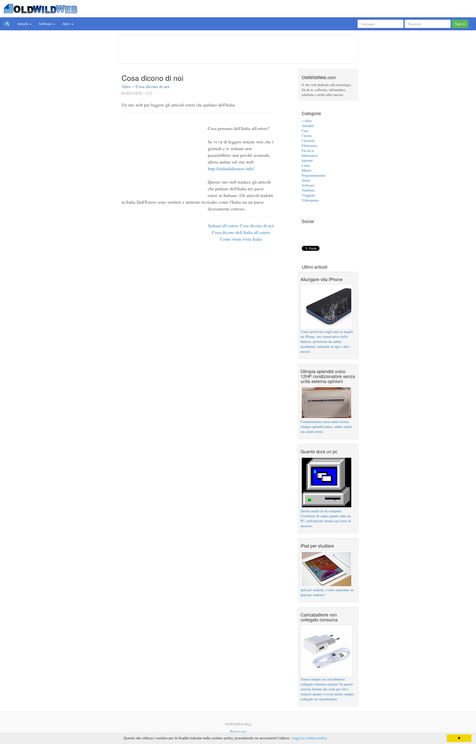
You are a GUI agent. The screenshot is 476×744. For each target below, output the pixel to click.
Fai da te (308, 150)
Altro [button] (66, 23)
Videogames (310, 200)
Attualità (308, 125)
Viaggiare (308, 195)
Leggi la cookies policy (309, 738)
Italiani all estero (224, 225)
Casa (305, 130)
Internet (307, 160)
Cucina (306, 135)
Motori (306, 170)
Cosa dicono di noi (153, 86)
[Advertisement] (238, 49)
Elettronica (309, 145)
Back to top (238, 731)
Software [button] (46, 23)
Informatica (310, 155)
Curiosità (308, 140)
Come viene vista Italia (241, 239)
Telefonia (308, 190)
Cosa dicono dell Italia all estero (241, 232)
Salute (306, 180)
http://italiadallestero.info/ (231, 168)
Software (308, 185)
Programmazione (314, 175)
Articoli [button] (23, 23)
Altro (126, 86)
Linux (306, 165)
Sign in (460, 23)
